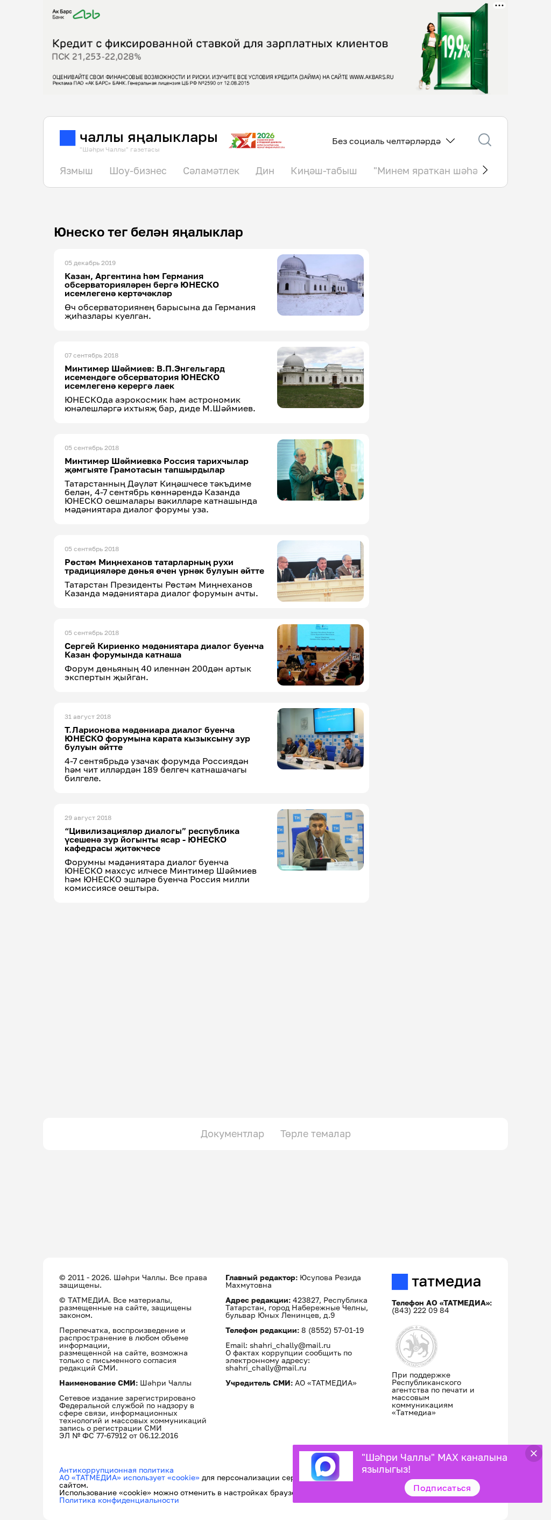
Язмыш (76, 170)
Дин (265, 170)
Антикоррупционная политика (116, 1469)
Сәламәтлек (211, 170)
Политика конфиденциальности (119, 1499)
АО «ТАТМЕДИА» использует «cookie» (129, 1477)
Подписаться (442, 1487)
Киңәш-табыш (324, 170)
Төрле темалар (315, 1133)
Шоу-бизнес (138, 170)
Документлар (232, 1133)
